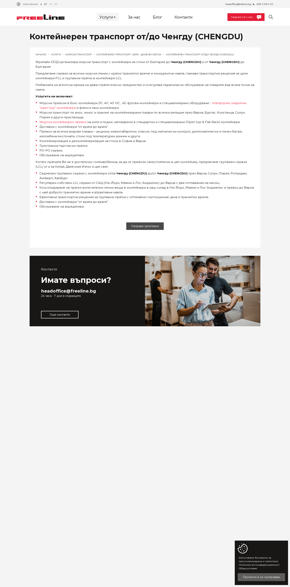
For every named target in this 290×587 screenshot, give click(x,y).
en (51, 4)
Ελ (56, 4)
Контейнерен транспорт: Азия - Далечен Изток (129, 54)
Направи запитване (145, 226)
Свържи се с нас (242, 17)
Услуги (56, 54)
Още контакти (60, 314)
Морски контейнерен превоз (62, 122)
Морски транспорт (79, 54)
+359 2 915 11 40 (264, 4)
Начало (41, 54)
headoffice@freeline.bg (238, 4)
